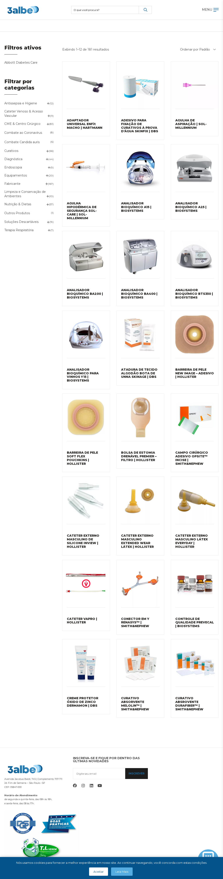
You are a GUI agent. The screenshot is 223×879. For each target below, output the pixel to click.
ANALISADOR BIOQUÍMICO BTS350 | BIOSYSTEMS (194, 293)
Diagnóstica (13, 159)
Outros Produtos (17, 213)
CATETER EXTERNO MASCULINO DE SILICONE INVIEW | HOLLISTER (83, 541)
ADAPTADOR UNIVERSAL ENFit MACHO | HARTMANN (84, 124)
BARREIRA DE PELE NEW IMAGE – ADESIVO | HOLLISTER (194, 373)
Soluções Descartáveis (21, 222)
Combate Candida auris (22, 142)
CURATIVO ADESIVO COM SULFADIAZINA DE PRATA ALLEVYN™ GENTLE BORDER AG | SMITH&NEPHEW (85, 788)
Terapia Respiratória (19, 230)
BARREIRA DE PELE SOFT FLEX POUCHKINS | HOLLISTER (82, 458)
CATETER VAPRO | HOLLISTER (82, 620)
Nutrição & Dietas (17, 204)
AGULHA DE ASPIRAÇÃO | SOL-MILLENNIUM (191, 124)
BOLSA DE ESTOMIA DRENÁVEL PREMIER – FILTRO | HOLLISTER (139, 456)
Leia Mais (121, 871)
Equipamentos (15, 175)
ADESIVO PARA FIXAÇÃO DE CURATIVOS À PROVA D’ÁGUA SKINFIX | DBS (139, 125)
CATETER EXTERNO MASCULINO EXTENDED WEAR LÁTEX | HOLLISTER (137, 541)
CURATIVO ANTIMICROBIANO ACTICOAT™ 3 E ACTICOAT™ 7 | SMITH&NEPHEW (136, 788)
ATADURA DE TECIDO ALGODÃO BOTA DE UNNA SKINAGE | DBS (139, 373)
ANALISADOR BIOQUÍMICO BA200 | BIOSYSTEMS (85, 293)
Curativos (11, 151)
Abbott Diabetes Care (20, 62)
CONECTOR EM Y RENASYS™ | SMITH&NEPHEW (135, 622)
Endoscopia (13, 167)
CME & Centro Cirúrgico (22, 124)
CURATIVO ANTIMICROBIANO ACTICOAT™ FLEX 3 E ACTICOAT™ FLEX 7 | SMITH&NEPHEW (193, 788)
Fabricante (12, 184)
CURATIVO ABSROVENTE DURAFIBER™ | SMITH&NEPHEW (189, 703)
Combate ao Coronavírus (23, 133)
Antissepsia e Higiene (20, 103)
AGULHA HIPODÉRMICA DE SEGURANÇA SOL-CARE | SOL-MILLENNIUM (82, 210)
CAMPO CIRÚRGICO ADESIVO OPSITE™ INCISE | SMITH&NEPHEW (191, 458)
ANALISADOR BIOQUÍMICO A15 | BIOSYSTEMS (136, 207)
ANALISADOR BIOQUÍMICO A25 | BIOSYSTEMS (190, 207)
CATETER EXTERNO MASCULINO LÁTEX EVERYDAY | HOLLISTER (191, 541)
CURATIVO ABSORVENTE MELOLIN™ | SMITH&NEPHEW (135, 703)
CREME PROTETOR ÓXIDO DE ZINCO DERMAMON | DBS (82, 702)
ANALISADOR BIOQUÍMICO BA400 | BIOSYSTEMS (139, 293)
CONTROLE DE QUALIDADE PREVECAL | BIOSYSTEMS (194, 622)
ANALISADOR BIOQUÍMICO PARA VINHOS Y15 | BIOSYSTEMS (83, 375)
